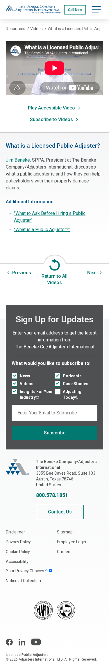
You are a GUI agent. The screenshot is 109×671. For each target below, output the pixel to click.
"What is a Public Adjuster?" (42, 229)
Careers (64, 551)
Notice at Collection (23, 580)
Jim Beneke (18, 160)
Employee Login (71, 542)
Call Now (75, 10)
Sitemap (65, 532)
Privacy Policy (18, 542)
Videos (26, 383)
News (25, 376)
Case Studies (75, 383)
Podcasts (72, 376)
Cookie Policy (18, 551)
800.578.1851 (52, 495)
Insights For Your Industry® (36, 394)
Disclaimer (15, 532)
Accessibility (17, 561)
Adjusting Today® (72, 394)
